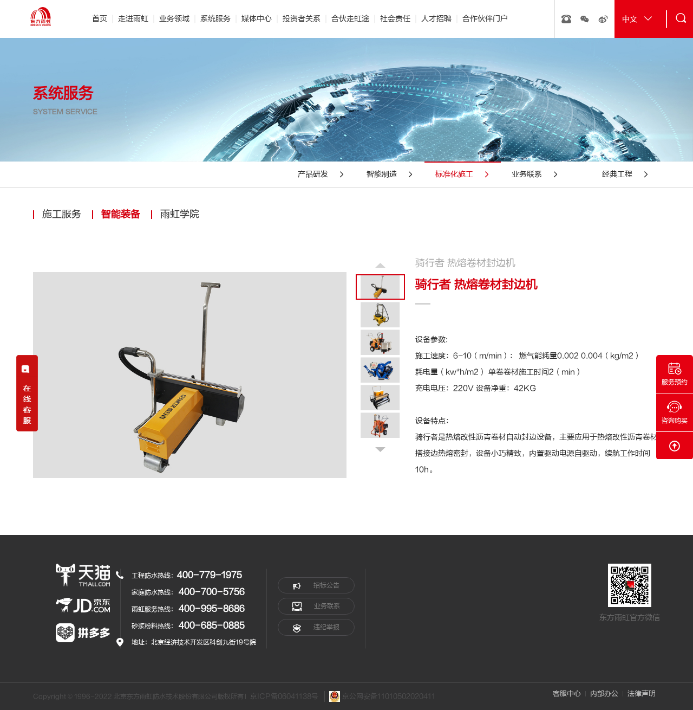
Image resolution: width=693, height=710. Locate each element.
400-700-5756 (212, 592)
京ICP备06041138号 (284, 696)
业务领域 (174, 18)
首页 (99, 18)
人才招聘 (436, 18)
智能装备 (120, 214)
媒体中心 (256, 18)
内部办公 (604, 693)
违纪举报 (325, 627)
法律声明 (641, 693)
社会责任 (395, 18)
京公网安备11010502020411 (387, 696)
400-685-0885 (212, 625)
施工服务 (61, 214)
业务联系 (326, 606)
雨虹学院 (179, 214)
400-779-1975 (209, 575)
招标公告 (325, 585)
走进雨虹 (133, 18)
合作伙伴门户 (485, 18)
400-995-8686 (212, 609)
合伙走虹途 (350, 18)
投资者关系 (302, 18)
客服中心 (567, 693)
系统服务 (215, 18)
